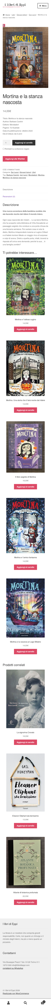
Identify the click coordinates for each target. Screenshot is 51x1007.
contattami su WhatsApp (13, 968)
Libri (13, 15)
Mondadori (32, 175)
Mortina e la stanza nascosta (14, 177)
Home (7, 15)
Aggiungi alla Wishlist (15, 158)
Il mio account (8, 1003)
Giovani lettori (22, 15)
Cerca (25, 1003)
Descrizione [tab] (8, 189)
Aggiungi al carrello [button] (25, 329)
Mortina (41, 175)
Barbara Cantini (13, 175)
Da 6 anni (32, 15)
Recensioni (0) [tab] (9, 196)
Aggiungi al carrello (24, 142)
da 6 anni (24, 175)
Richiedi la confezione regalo (16, 148)
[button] (4, 25)
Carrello (39, 1001)
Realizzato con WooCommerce (16, 993)
